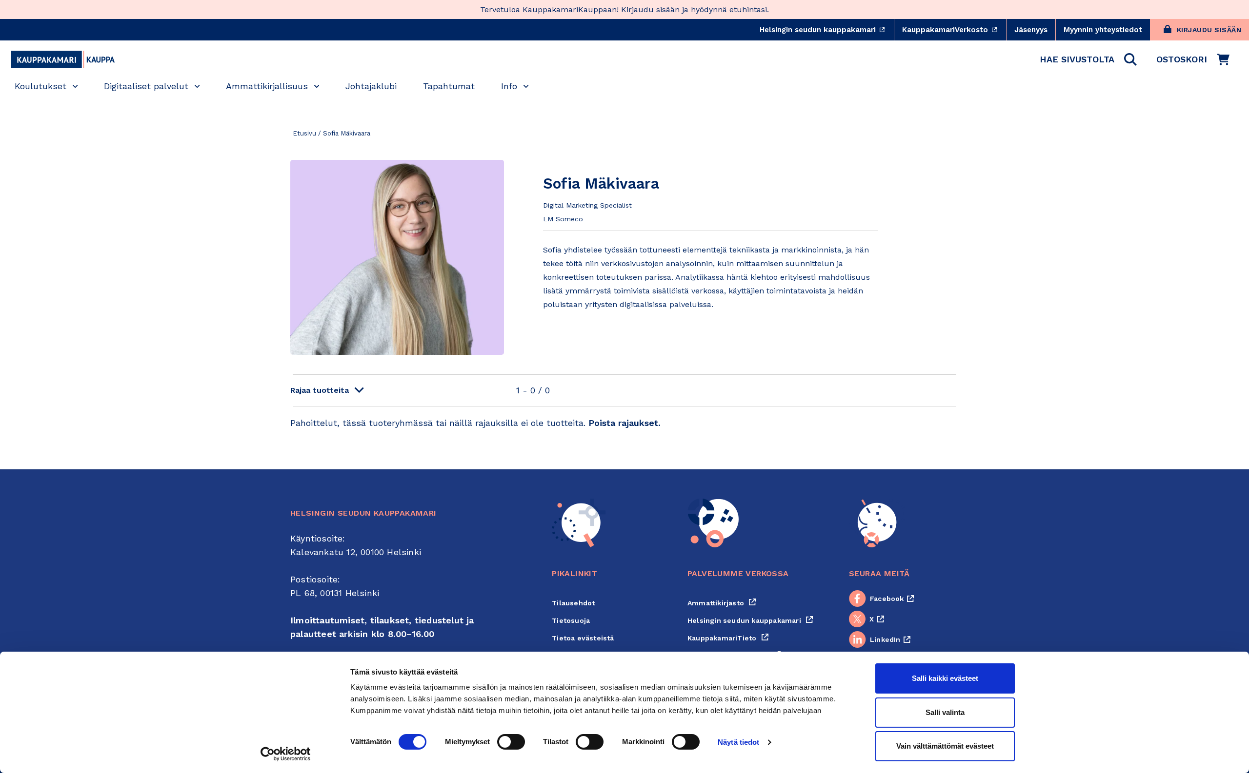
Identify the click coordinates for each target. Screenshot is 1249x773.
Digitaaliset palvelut (146, 86)
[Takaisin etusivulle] (63, 59)
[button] (1088, 59)
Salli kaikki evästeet (945, 678)
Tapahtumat (449, 86)
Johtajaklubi (371, 86)
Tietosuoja (571, 620)
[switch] (511, 742)
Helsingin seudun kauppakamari (827, 29)
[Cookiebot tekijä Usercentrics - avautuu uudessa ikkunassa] (285, 754)
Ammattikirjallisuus (267, 86)
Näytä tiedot (738, 742)
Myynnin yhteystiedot (1103, 29)
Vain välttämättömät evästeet (945, 746)
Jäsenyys (1031, 29)
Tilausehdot (573, 603)
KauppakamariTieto (728, 638)
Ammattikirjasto (721, 603)
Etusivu (304, 133)
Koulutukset (40, 86)
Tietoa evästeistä (583, 638)
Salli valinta (945, 712)
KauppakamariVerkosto (954, 29)
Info (509, 86)
